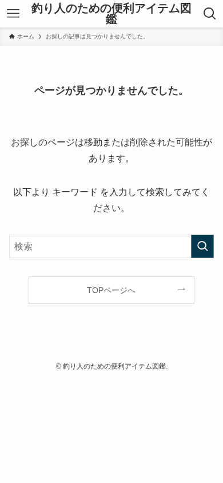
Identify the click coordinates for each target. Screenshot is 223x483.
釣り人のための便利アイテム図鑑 (111, 14)
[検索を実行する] (202, 246)
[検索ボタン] (210, 13)
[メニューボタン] (13, 13)
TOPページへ (111, 290)
